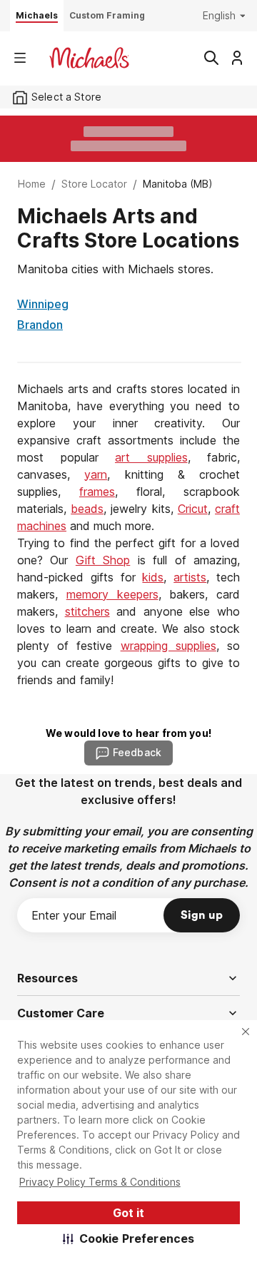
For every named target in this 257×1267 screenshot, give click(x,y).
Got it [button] (128, 1213)
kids (152, 577)
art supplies (151, 457)
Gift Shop (103, 560)
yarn (95, 474)
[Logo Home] (89, 58)
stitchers (87, 611)
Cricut (193, 509)
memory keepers (112, 594)
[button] (129, 1238)
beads (87, 509)
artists (189, 577)
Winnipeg (43, 304)
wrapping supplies (168, 645)
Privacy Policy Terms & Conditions (100, 1182)
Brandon (40, 324)
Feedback (137, 752)
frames (97, 491)
